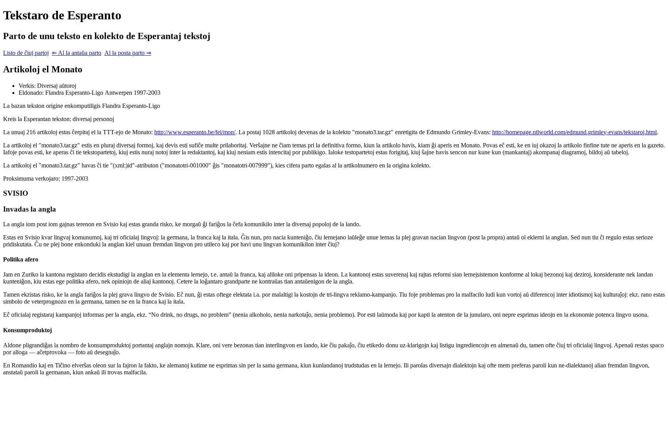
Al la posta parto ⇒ (127, 53)
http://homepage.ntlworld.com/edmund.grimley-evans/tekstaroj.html (574, 132)
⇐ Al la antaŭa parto (76, 53)
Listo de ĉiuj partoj (26, 53)
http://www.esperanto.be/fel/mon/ (194, 132)
